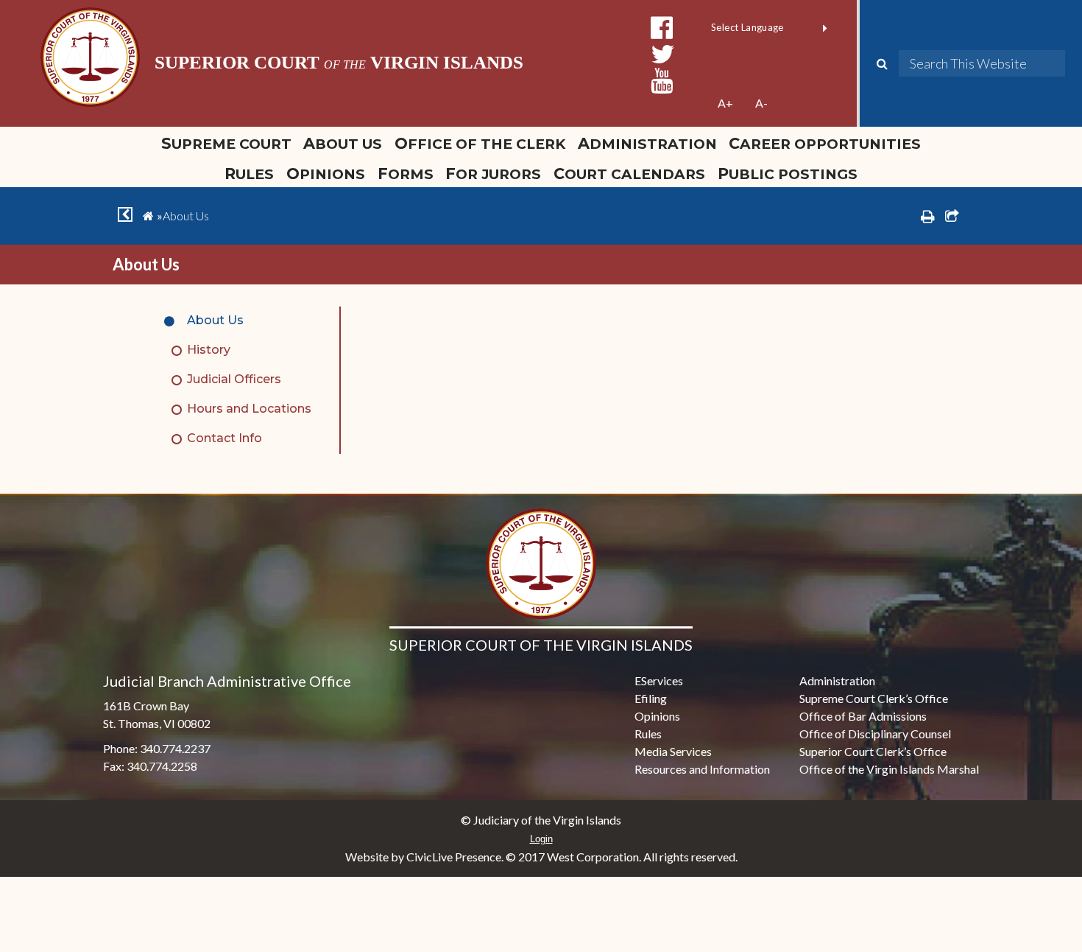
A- (761, 103)
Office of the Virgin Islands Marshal (889, 769)
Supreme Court (226, 143)
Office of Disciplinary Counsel (875, 734)
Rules (249, 173)
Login (541, 838)
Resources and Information (702, 769)
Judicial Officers (234, 379)
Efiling (650, 698)
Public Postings (788, 173)
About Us (342, 143)
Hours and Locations (249, 409)
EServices (658, 680)
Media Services (673, 751)
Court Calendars (629, 173)
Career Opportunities (825, 143)
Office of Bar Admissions (863, 716)
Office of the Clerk (480, 143)
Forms (406, 173)
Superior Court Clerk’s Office (873, 751)
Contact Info (224, 438)
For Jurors (493, 173)
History (208, 350)
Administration (647, 143)
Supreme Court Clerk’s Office (873, 698)
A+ (725, 103)
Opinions (325, 173)
